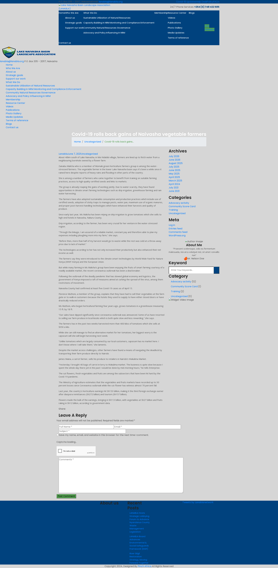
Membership (161, 12)
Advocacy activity (179, 203)
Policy (210, 1)
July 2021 (174, 187)
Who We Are (71, 12)
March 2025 (175, 180)
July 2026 (174, 156)
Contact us (65, 42)
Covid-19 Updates (186, 1)
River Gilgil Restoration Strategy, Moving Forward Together (139, 558)
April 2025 (174, 177)
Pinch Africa (144, 566)
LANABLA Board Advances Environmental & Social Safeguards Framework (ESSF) (139, 542)
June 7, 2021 (74, 154)
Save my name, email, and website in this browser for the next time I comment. (104, 435)
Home (62, 12)
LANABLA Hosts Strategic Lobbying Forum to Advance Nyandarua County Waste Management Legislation (140, 522)
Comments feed (178, 232)
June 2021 (174, 191)
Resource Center (177, 12)
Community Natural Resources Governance (106, 27)
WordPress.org (177, 235)
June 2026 (174, 159)
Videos (171, 17)
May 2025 (174, 173)
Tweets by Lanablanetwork (197, 502)
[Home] (29, 52)
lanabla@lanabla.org (110, 1)
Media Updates (176, 32)
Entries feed (175, 228)
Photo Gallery (175, 27)
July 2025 (174, 166)
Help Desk (201, 1)
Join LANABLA (209, 27)
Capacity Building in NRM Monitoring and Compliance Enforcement (118, 22)
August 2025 (176, 163)
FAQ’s (216, 1)
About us (70, 17)
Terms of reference (178, 37)
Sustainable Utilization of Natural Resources (106, 17)
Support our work (74, 27)
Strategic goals (73, 22)
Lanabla (63, 154)
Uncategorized (92, 141)
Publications (174, 22)
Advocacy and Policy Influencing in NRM (104, 32)
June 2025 (174, 170)
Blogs (192, 12)
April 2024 (174, 184)
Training (173, 210)
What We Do (90, 12)
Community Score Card (182, 206)
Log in (172, 225)
